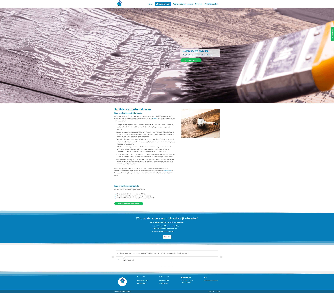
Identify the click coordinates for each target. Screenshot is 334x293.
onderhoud (167, 170)
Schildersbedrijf (164, 277)
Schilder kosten (163, 283)
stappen (154, 118)
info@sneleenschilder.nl (211, 280)
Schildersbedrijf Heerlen (125, 291)
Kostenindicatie (164, 280)
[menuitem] (150, 4)
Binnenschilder (141, 277)
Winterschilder (141, 283)
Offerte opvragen (191, 60)
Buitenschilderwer (142, 280)
